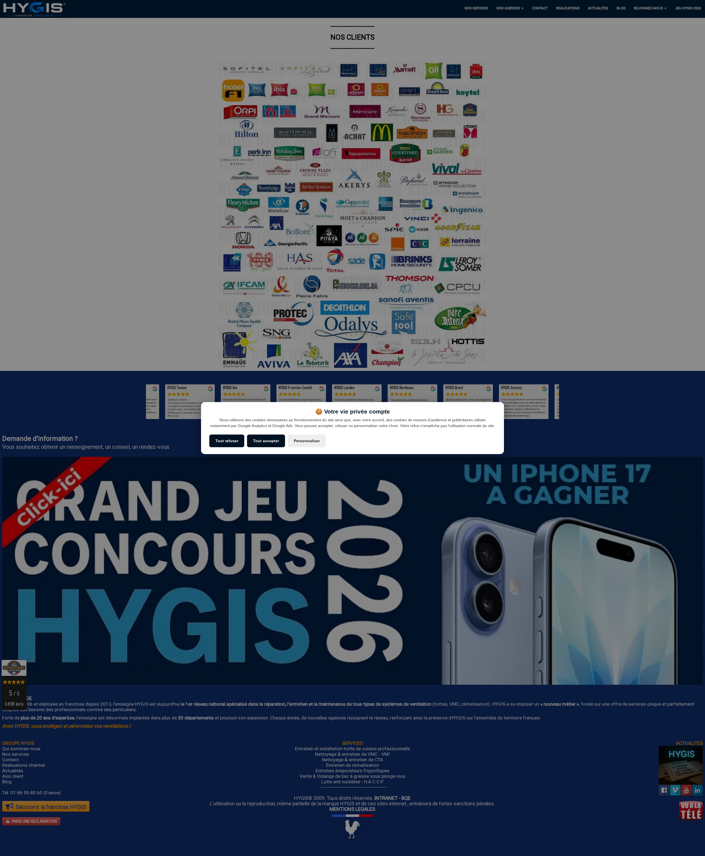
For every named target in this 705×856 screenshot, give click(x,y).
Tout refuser (226, 441)
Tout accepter (266, 441)
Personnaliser (307, 441)
